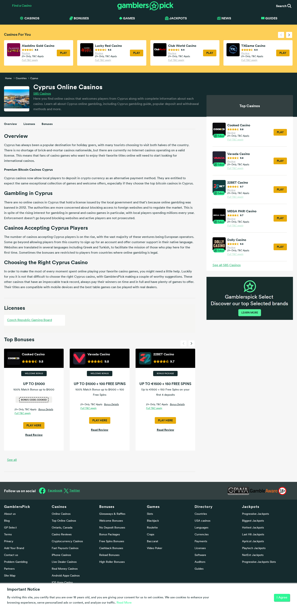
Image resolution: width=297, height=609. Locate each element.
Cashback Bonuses (111, 548)
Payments (201, 541)
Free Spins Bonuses (111, 541)
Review (26, 53)
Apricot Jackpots (253, 541)
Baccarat (152, 541)
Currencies (202, 534)
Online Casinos (61, 514)
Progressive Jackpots (255, 514)
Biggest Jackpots (253, 520)
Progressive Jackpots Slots (259, 562)
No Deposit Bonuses (112, 527)
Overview (10, 124)
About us (10, 514)
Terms (8, 534)
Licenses (29, 124)
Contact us (11, 555)
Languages (201, 527)
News (226, 18)
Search (281, 6)
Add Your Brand (14, 548)
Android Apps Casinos (66, 575)
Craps (150, 534)
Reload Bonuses (109, 555)
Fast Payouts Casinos (65, 548)
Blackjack (153, 520)
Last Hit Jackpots (253, 534)
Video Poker (154, 548)
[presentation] (281, 35)
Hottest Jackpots (253, 527)
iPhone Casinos (61, 555)
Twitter (74, 490)
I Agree (282, 597)
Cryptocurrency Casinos (67, 541)
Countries (201, 514)
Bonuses (47, 124)
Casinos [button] (31, 18)
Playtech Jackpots (253, 548)
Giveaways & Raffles (112, 514)
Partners (9, 568)
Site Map (9, 575)
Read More (124, 602)
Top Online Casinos (64, 520)
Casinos (42, 93)
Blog (7, 520)
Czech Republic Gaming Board (29, 320)
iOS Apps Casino (62, 582)
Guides (271, 18)
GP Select (10, 527)
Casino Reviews (62, 534)
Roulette (152, 527)
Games (153, 506)
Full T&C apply (30, 60)
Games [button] (129, 18)
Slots (150, 514)
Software (200, 555)
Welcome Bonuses (111, 520)
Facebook (55, 490)
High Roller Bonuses (112, 562)
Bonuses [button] (81, 18)
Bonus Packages (109, 534)
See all (12, 460)
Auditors (200, 562)
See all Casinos (227, 265)
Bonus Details (45, 409)
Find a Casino (22, 5)
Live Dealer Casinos (64, 562)
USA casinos (202, 520)
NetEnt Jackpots (252, 555)
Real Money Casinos (65, 568)
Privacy (8, 541)
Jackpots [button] (178, 18)
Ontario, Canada (62, 527)
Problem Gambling (15, 562)
